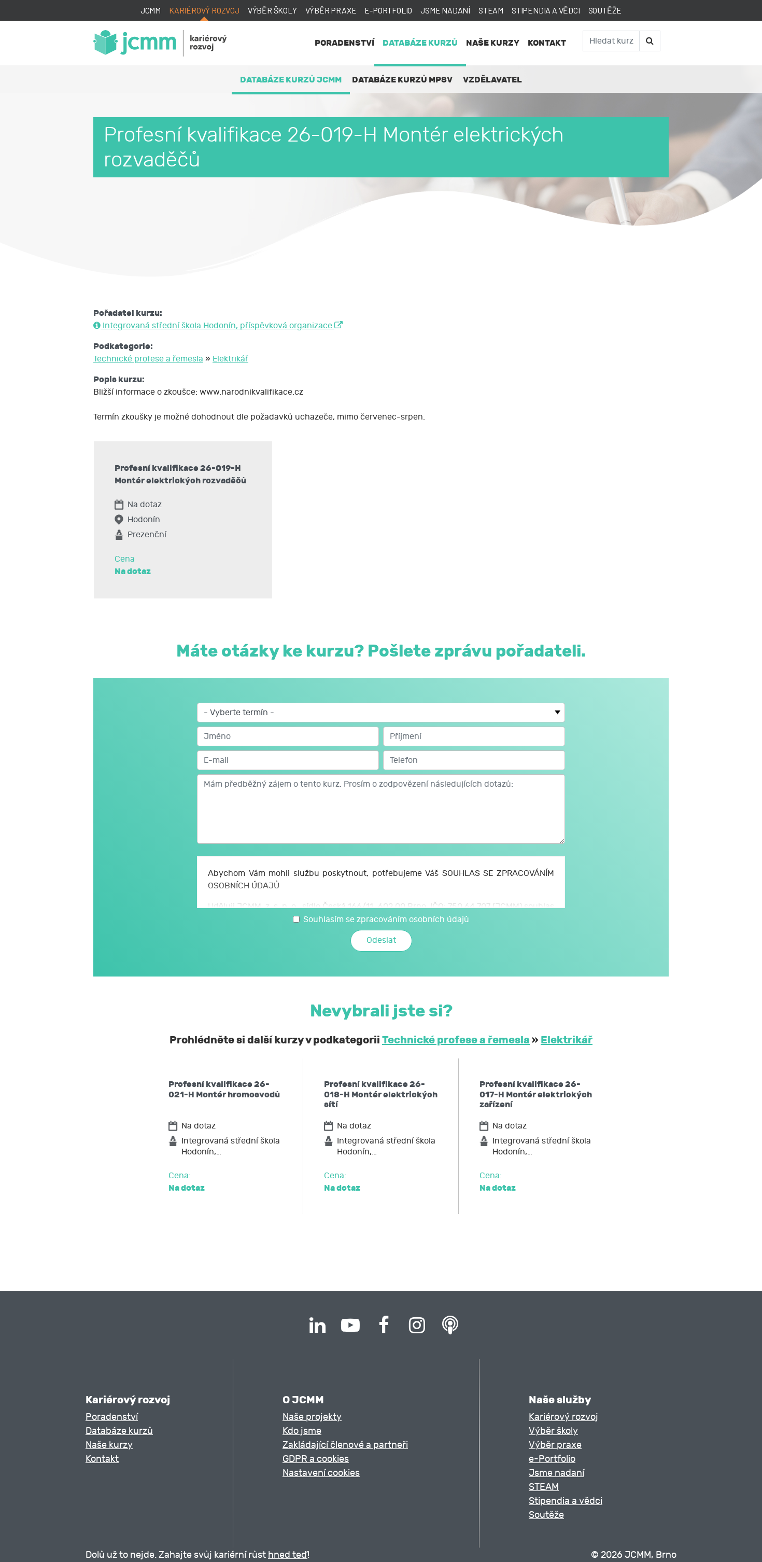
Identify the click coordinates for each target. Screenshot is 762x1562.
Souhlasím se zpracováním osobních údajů (386, 919)
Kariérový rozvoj (204, 10)
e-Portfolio (388, 10)
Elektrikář (230, 359)
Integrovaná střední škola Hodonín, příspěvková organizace (217, 325)
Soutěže (605, 10)
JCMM (150, 10)
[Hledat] (649, 41)
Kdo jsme (302, 1431)
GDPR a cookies (316, 1459)
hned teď (287, 1555)
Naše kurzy (492, 43)
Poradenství (344, 43)
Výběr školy (272, 10)
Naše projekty (312, 1417)
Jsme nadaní (445, 10)
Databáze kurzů (420, 43)
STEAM (490, 10)
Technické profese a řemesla (148, 359)
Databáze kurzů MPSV (402, 80)
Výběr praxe (331, 10)
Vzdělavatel (492, 80)
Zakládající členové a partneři (345, 1445)
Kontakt (547, 43)
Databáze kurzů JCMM (291, 80)
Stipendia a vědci (546, 10)
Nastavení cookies (321, 1473)
